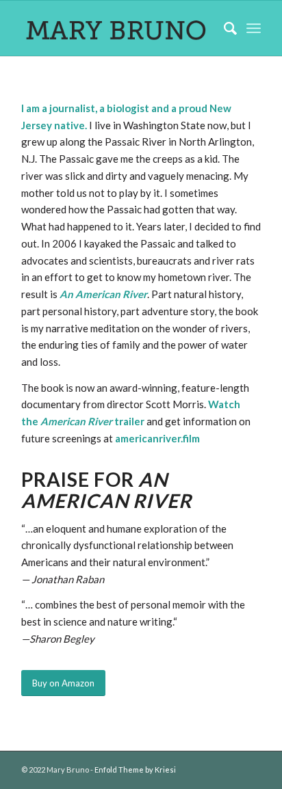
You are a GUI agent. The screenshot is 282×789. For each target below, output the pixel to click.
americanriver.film (157, 438)
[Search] (223, 28)
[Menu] (253, 28)
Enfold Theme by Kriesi (135, 769)
